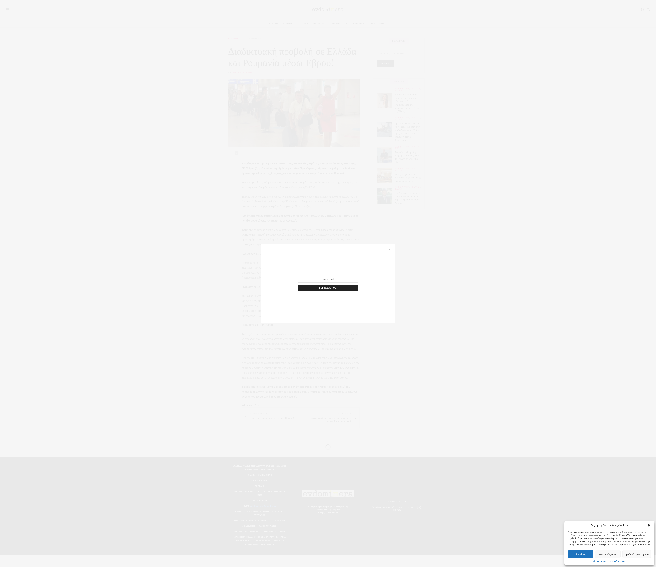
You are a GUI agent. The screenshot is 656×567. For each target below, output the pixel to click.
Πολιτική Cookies (600, 561)
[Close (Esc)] (389, 249)
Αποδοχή (581, 554)
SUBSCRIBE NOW (328, 288)
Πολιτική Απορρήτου (618, 561)
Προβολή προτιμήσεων (636, 554)
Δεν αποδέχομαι (608, 554)
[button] (649, 525)
